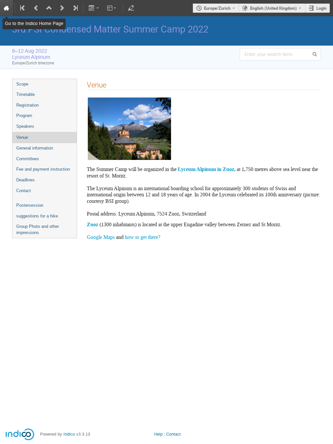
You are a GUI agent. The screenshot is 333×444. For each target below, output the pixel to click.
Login (321, 8)
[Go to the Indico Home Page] (6, 8)
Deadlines (25, 179)
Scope (22, 84)
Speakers (25, 126)
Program (24, 115)
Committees (27, 158)
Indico (69, 434)
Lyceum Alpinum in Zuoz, (207, 169)
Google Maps (101, 237)
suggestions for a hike (37, 216)
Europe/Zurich (217, 8)
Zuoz (92, 224)
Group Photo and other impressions (37, 229)
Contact (23, 190)
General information (34, 148)
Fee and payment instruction (43, 169)
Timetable (25, 94)
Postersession (29, 205)
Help (158, 434)
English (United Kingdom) (273, 8)
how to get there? (142, 237)
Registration (27, 105)
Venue (22, 137)
